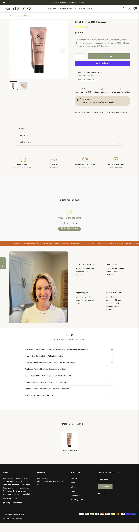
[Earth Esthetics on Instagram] (105, 493)
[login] (129, 8)
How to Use (69, 135)
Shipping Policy (77, 499)
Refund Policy (76, 495)
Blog (73, 487)
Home (12, 16)
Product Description (69, 128)
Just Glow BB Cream (69, 450)
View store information (86, 79)
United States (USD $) (16, 514)
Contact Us (75, 491)
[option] (38, 49)
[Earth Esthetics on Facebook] (99, 493)
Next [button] (63, 50)
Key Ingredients (69, 142)
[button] (123, 8)
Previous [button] (14, 50)
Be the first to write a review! (69, 229)
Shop (73, 483)
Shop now (81, 2)
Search (74, 478)
